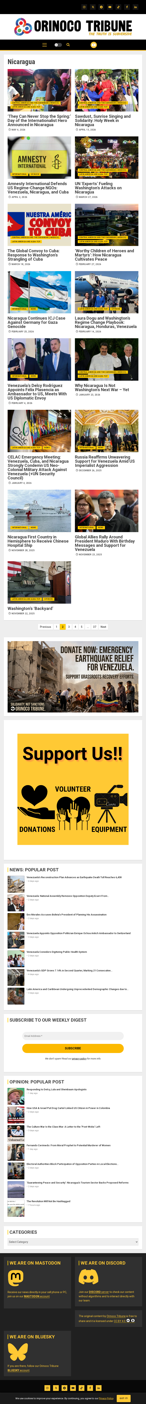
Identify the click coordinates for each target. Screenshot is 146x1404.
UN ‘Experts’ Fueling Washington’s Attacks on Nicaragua (98, 187)
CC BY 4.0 (119, 1321)
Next (103, 626)
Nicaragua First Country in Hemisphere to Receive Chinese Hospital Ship (38, 541)
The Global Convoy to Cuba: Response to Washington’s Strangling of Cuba (34, 255)
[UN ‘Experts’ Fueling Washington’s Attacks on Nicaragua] (106, 157)
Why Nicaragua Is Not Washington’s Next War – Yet (102, 387)
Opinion (35, 174)
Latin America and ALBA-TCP (26, 107)
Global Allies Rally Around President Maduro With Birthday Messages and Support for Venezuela (105, 543)
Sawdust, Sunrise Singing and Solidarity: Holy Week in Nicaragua (103, 120)
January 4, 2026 (22, 483)
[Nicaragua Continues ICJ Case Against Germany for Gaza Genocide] (39, 292)
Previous (45, 626)
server (99, 1291)
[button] (44, 47)
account (37, 1296)
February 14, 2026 (90, 331)
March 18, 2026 (21, 264)
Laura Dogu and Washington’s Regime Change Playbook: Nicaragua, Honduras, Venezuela (106, 322)
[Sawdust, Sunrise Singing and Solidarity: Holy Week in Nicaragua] (106, 90)
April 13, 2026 (87, 129)
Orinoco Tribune (116, 1316)
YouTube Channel (89, 45)
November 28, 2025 (23, 550)
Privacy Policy (106, 1398)
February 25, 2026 (23, 331)
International (19, 174)
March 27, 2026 (88, 197)
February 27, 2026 (90, 264)
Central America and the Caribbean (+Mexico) (35, 103)
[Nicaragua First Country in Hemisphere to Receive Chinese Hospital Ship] (39, 511)
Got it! (124, 1398)
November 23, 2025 (90, 554)
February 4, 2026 (22, 403)
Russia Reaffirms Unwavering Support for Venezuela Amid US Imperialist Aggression (105, 461)
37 (94, 626)
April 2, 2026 (19, 197)
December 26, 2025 (90, 470)
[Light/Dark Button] (58, 45)
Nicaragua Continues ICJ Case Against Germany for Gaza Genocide (36, 322)
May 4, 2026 (18, 129)
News (33, 309)
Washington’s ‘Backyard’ (30, 608)
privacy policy (79, 1058)
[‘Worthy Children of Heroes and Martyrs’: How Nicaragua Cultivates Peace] (106, 225)
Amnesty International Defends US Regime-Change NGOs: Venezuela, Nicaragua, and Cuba (38, 187)
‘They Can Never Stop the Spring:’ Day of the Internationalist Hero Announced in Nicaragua (39, 120)
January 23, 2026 (89, 394)
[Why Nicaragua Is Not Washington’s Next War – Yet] (106, 359)
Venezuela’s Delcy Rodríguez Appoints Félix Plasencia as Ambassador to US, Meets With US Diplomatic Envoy (37, 391)
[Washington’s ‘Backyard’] (39, 582)
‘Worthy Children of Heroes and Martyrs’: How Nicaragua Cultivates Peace (104, 255)
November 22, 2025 (23, 613)
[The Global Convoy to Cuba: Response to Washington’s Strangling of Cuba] (39, 225)
